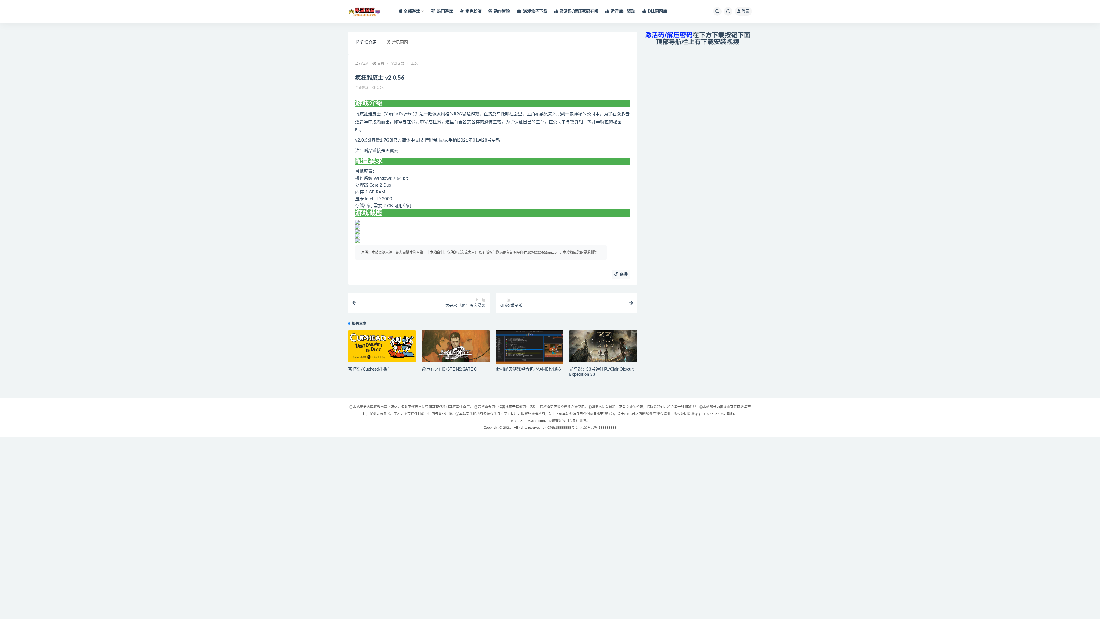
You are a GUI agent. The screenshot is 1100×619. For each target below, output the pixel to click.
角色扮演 (473, 11)
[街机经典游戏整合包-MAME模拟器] (529, 349)
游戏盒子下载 (535, 11)
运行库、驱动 (623, 11)
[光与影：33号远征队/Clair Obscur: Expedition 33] (603, 346)
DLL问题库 (657, 11)
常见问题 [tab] (400, 42)
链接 (623, 274)
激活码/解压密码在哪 (579, 11)
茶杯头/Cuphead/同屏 (368, 369)
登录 (746, 11)
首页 (380, 63)
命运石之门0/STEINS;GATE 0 (449, 369)
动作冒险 (502, 11)
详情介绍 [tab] (368, 42)
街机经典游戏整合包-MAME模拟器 (528, 369)
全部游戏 (397, 63)
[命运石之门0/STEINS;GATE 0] (456, 346)
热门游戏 (445, 11)
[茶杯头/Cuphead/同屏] (382, 346)
